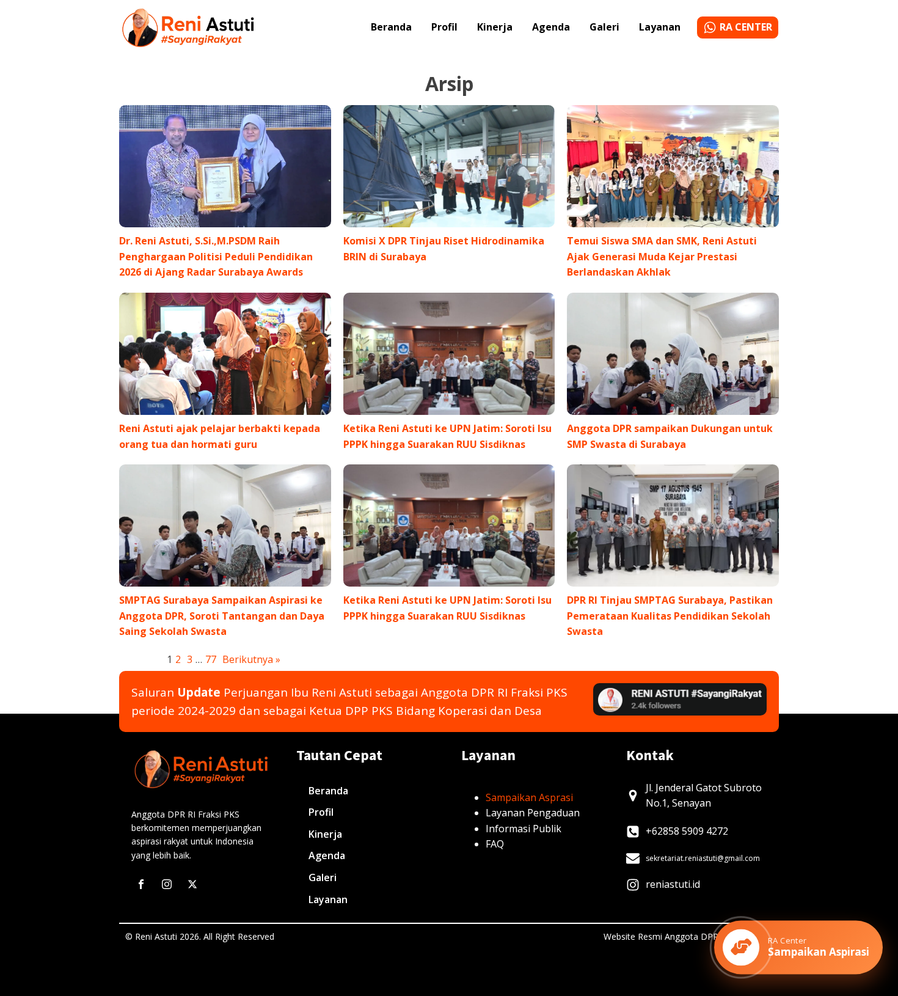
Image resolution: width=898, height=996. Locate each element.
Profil (444, 27)
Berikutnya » (251, 659)
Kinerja (495, 27)
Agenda (551, 27)
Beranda (391, 27)
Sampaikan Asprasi (529, 797)
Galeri (604, 27)
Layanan (660, 27)
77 (210, 659)
